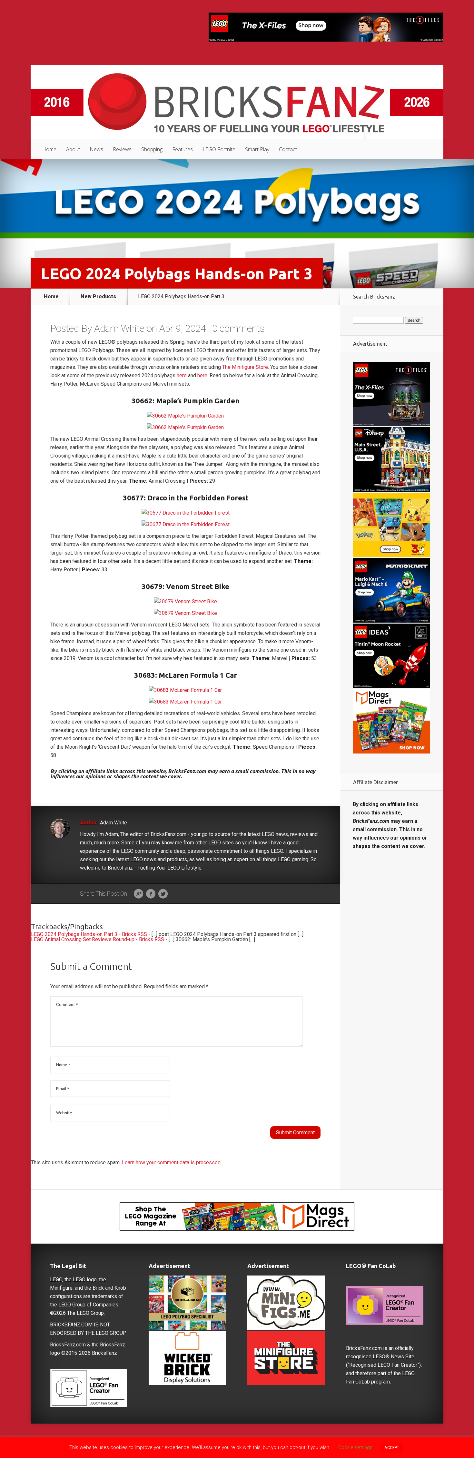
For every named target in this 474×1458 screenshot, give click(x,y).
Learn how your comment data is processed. (172, 1162)
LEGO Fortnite (218, 149)
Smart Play (257, 149)
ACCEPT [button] (391, 1447)
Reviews (122, 149)
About (73, 149)
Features (182, 149)
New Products (98, 296)
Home (49, 149)
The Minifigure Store (245, 367)
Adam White (119, 328)
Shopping (152, 149)
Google (138, 894)
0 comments (238, 328)
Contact (288, 149)
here (182, 375)
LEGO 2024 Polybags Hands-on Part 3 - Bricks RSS (89, 934)
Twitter (163, 894)
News (96, 149)
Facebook (151, 894)
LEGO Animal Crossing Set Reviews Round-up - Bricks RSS (97, 939)
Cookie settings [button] (355, 1447)
